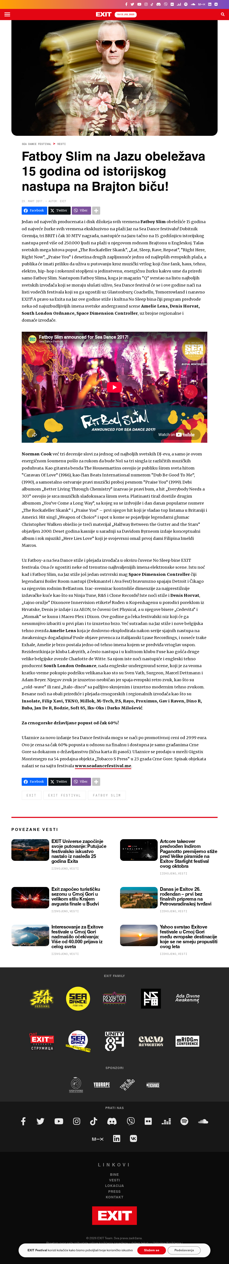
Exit (32, 795)
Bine (114, 1175)
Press (114, 1192)
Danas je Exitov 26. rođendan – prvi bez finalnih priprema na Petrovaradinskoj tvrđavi (185, 896)
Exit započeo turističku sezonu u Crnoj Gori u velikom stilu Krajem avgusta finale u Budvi (75, 896)
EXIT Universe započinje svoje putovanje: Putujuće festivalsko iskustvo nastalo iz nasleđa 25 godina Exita (78, 851)
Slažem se (151, 1250)
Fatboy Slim (107, 795)
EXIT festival (64, 795)
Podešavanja (184, 1250)
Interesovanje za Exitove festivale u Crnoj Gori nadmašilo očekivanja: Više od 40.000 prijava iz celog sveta (77, 937)
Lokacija (114, 1186)
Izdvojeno (59, 868)
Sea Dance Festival (36, 144)
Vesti (61, 144)
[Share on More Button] (96, 211)
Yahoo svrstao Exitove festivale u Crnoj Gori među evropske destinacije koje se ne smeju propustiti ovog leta (188, 937)
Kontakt (114, 1197)
